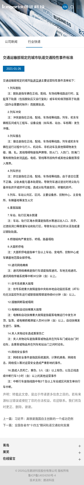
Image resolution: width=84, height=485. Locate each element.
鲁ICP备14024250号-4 (42, 475)
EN (65, 6)
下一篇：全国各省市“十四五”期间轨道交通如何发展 (36, 425)
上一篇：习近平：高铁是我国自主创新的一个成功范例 (38, 418)
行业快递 (34, 41)
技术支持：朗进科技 (42, 480)
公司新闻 (11, 41)
